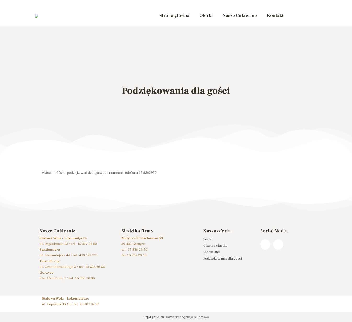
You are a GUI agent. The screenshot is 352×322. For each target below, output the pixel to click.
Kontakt (275, 15)
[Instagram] (278, 244)
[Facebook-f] (265, 244)
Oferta (206, 15)
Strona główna (174, 15)
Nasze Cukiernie (240, 15)
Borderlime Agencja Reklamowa (187, 317)
